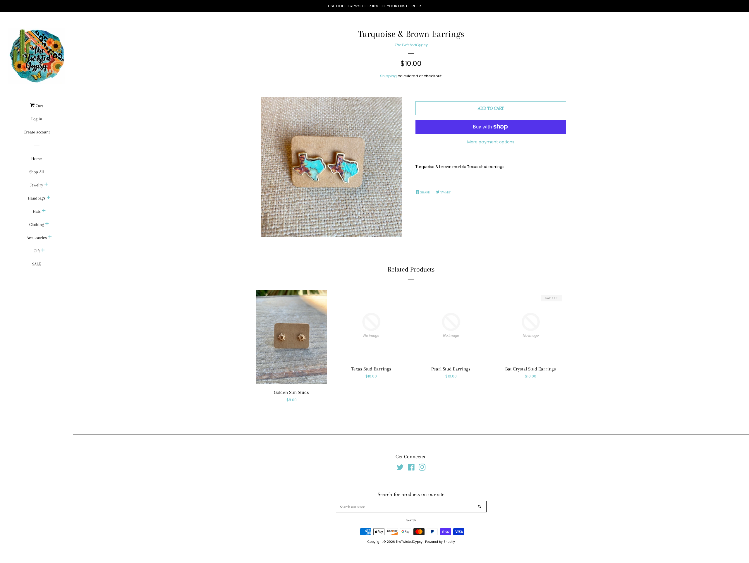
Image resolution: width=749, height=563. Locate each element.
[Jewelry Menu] (46, 185)
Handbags (36, 198)
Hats (37, 211)
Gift (37, 250)
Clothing (36, 224)
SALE (36, 264)
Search (411, 520)
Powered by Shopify (440, 542)
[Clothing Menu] (47, 224)
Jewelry (36, 185)
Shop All (36, 171)
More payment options (490, 142)
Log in (36, 118)
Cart (39, 105)
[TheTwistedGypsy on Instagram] (422, 468)
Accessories (37, 237)
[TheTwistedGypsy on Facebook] (411, 468)
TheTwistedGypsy (411, 45)
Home (36, 158)
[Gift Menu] (43, 250)
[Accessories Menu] (50, 237)
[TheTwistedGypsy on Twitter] (400, 468)
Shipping (388, 76)
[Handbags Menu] (48, 198)
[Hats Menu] (44, 211)
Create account (37, 132)
